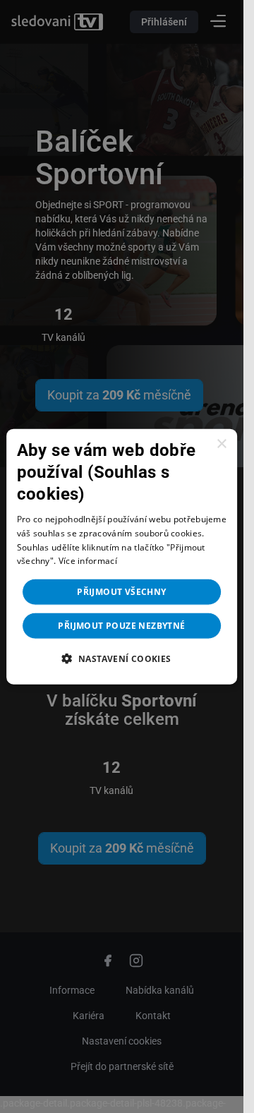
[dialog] (122, 556)
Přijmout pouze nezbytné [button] (121, 626)
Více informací (88, 561)
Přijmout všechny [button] (121, 592)
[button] (121, 658)
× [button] (221, 443)
